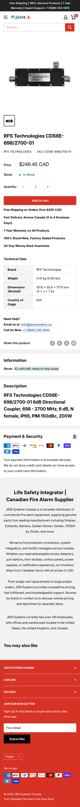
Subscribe (17, 739)
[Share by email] (73, 343)
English (10, 756)
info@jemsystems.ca (36, 324)
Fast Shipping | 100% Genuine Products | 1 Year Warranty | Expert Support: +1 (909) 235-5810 (40, 5)
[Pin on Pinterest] (59, 343)
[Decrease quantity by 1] (23, 187)
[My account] (66, 17)
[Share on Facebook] (52, 343)
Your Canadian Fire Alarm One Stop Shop (29, 798)
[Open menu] (5, 17)
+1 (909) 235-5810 (36, 330)
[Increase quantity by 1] (48, 187)
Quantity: (10, 187)
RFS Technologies (17, 151)
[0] (73, 17)
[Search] (69, 27)
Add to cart (40, 200)
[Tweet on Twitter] (66, 343)
